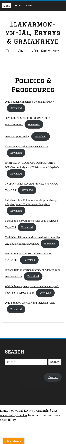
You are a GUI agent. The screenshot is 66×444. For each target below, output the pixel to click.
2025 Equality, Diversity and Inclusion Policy (30, 302)
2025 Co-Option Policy (17, 136)
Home (17, 5)
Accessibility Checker (13, 415)
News (29, 5)
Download (16, 108)
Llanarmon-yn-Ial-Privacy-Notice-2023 (26, 146)
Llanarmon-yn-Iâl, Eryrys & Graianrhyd (33, 33)
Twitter (53, 377)
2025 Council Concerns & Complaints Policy (29, 101)
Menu (6, 5)
